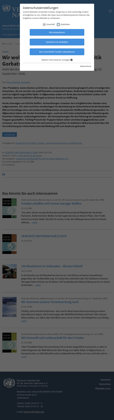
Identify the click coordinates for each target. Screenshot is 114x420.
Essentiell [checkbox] (50, 24)
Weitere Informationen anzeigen (56, 59)
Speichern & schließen (57, 41)
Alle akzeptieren (57, 32)
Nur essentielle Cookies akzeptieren (57, 51)
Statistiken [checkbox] (65, 24)
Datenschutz (85, 66)
